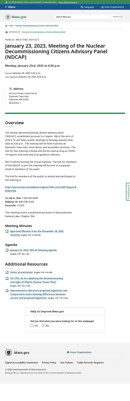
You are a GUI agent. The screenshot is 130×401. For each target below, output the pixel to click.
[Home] (6, 25)
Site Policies (66, 362)
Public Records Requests (90, 362)
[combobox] (89, 17)
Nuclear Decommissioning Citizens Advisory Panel (36, 26)
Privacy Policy (49, 362)
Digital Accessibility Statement (21, 362)
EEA (11, 26)
